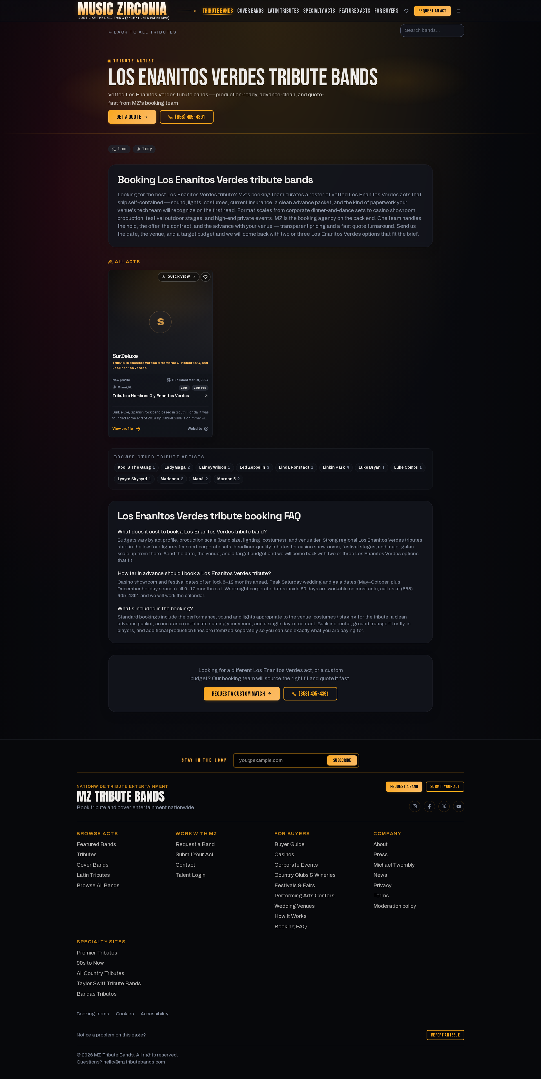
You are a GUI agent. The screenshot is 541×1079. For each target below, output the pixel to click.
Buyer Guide (289, 844)
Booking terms (93, 1013)
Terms (381, 895)
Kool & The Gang (136, 467)
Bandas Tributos (97, 994)
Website (195, 428)
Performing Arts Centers (304, 895)
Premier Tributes (97, 953)
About (380, 844)
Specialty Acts (319, 10)
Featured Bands (96, 844)
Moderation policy (394, 906)
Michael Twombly (394, 865)
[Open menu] (458, 11)
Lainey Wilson (214, 467)
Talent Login (190, 875)
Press (380, 854)
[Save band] (205, 277)
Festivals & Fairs (294, 885)
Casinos (284, 854)
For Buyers (386, 10)
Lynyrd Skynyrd (134, 479)
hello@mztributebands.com (134, 1062)
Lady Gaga (177, 467)
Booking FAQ (290, 926)
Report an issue (445, 1035)
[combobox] (432, 30)
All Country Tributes (100, 973)
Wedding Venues (294, 906)
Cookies (125, 1013)
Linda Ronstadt (296, 467)
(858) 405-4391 (190, 117)
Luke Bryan (372, 467)
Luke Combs (408, 467)
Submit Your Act (445, 786)
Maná (200, 479)
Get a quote (128, 117)
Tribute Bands (217, 10)
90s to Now (90, 963)
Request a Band (404, 786)
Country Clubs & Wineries (305, 875)
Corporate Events (296, 865)
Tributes (87, 854)
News (380, 875)
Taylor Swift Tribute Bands (109, 983)
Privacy (382, 885)
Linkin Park (336, 467)
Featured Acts (354, 10)
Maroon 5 (228, 479)
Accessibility (154, 1013)
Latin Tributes (283, 10)
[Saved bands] (406, 11)
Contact (185, 865)
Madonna (172, 479)
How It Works (290, 916)
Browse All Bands (98, 885)
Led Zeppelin (254, 467)
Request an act (432, 11)
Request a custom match (238, 693)
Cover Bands (250, 10)
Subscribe (342, 760)
